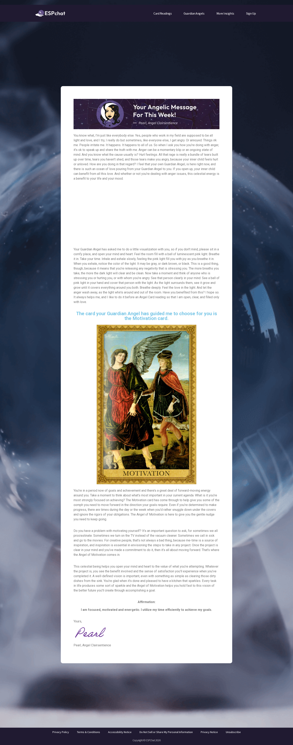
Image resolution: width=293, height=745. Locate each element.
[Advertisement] (146, 51)
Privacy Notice (209, 732)
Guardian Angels (194, 13)
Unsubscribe (233, 732)
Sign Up (251, 13)
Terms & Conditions (88, 732)
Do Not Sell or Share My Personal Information (166, 732)
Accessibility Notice (120, 732)
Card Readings (162, 13)
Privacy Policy (60, 732)
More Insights (225, 13)
